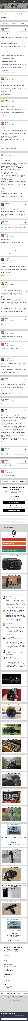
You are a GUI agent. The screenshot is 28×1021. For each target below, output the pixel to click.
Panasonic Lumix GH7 (14, 722)
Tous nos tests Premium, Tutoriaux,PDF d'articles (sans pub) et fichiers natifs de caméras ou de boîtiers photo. (14, 837)
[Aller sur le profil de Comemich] (4, 597)
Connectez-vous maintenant (14, 510)
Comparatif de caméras (10, 969)
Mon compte (8, 977)
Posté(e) (9, 29)
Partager (14, 518)
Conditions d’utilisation (19, 1014)
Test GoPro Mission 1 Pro (14, 555)
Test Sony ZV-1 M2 (14, 849)
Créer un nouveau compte (14, 502)
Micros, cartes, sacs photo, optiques (13, 949)
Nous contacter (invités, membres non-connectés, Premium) (14, 999)
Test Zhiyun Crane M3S (14, 867)
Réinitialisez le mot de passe (14, 844)
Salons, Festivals (9, 986)
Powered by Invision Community (14, 1000)
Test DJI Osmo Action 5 (14, 756)
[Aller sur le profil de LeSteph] (4, 611)
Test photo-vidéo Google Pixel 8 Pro (14, 790)
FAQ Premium (8, 980)
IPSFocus (12, 996)
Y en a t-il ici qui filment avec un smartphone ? (15, 596)
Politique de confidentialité (13, 997)
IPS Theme (6, 996)
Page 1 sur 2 (14, 23)
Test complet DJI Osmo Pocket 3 (14, 807)
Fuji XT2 (4, 173)
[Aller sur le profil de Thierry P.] (4, 638)
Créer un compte (9, 979)
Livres (7, 960)
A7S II (3, 179)
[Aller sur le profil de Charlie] (2, 78)
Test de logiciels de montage (12, 950)
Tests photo (8, 967)
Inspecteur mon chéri (10, 637)
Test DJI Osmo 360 (14, 688)
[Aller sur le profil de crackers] (2, 101)
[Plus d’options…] (25, 29)
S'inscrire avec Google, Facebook (10, 550)
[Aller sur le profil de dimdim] (2, 29)
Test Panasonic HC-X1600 (14, 672)
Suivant (23, 23)
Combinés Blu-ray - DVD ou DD (12, 951)
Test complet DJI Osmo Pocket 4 (14, 575)
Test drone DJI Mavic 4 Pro (14, 704)
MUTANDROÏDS (9, 623)
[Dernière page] (26, 24)
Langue (16, 996)
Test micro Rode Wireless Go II (14, 901)
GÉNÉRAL (11, 18)
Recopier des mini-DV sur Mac (14, 739)
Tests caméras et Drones (11, 966)
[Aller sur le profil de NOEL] (2, 410)
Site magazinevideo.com (8, 543)
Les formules (8, 976)
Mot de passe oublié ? (7, 547)
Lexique (7, 987)
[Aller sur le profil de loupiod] (2, 204)
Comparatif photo (9, 970)
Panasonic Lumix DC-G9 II (14, 773)
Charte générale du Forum (8, 539)
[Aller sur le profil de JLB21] (2, 155)
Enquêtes (8, 959)
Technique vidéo (9, 957)
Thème (20, 996)
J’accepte (14, 1018)
